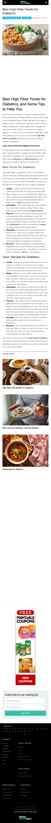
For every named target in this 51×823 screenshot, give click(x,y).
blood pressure (31, 159)
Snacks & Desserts (24, 756)
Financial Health (25, 792)
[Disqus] (25, 503)
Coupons (23, 789)
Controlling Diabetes (12, 18)
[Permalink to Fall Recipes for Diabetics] (25, 451)
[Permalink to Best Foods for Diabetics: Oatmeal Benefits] (25, 409)
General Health (7, 795)
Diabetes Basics (7, 751)
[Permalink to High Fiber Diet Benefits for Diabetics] (25, 372)
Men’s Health (6, 789)
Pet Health (24, 795)
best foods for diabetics (38, 338)
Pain (3, 760)
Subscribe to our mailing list (21, 694)
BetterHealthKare (25, 817)
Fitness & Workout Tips (26, 776)
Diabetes (26, 18)
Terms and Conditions (20, 812)
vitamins (24, 252)
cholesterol (16, 159)
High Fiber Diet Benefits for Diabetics (18, 388)
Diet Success (23, 773)
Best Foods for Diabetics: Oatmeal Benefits (20, 428)
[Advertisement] (25, 75)
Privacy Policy (32, 812)
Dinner (21, 750)
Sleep (4, 763)
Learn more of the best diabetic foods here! (21, 145)
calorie (42, 224)
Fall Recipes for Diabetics (12, 469)
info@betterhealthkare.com (29, 809)
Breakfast (21, 747)
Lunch (20, 753)
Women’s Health (7, 792)
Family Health (6, 798)
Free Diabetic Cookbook (26, 760)
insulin (19, 202)
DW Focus (25, 2)
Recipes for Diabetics (25, 257)
